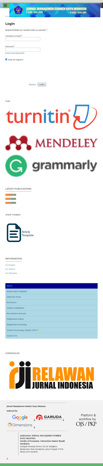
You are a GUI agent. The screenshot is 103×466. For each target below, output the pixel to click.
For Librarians (11, 273)
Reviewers (11, 302)
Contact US (12, 335)
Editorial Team (14, 297)
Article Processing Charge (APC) (22, 330)
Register (32, 84)
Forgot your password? (15, 53)
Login (41, 84)
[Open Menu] (5, 5)
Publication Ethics (15, 319)
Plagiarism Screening (17, 324)
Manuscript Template (17, 291)
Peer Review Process (16, 313)
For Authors (10, 269)
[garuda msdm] (49, 420)
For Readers (10, 265)
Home (8, 16)
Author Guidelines (15, 308)
